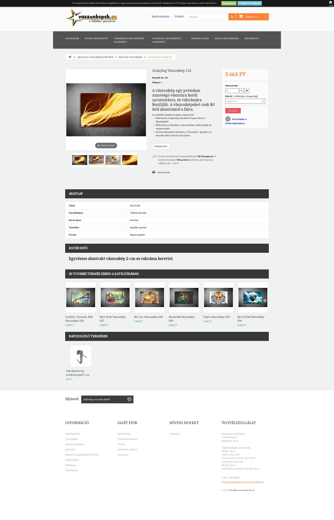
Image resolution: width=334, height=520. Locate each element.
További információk (250, 3)
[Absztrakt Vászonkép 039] (184, 297)
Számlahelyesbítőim (127, 439)
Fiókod (179, 16)
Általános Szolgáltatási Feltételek (82, 454)
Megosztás (161, 146)
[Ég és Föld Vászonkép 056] (252, 297)
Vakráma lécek (200, 38)
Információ (252, 38)
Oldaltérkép (71, 470)
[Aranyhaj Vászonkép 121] (79, 160)
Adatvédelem (72, 460)
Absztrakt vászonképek (130, 57)
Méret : (241, 96)
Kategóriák (72, 38)
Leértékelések (72, 434)
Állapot (156, 82)
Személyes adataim (127, 449)
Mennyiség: (231, 85)
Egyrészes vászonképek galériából (166, 40)
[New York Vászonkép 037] (115, 297)
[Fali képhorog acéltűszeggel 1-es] (81, 356)
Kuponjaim (122, 454)
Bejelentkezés (161, 16)
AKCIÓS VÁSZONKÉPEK (226, 38)
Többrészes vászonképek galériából (129, 40)
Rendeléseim (124, 434)
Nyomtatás (163, 172)
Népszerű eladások (75, 444)
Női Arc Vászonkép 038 (148, 317)
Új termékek (71, 439)
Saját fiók (127, 423)
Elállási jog (70, 465)
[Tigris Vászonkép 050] (218, 297)
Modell (156, 77)
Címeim (121, 444)
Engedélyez (228, 3)
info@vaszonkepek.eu (242, 490)
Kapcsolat (70, 449)
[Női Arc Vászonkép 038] (149, 297)
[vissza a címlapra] (70, 56)
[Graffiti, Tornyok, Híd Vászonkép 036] (80, 297)
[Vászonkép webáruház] (91, 17)
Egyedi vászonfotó (96, 38)
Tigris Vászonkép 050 (216, 317)
